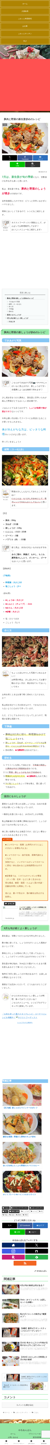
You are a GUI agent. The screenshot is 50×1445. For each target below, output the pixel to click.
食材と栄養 (15, 1211)
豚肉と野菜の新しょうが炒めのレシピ (20, 298)
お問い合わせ (13, 1437)
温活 (12, 1215)
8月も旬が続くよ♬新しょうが (17, 318)
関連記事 (12, 322)
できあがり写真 (14, 302)
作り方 (11, 306)
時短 (5, 1215)
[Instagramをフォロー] (13, 1251)
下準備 (11, 309)
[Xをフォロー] (36, 1245)
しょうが (26, 1211)
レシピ (35, 1211)
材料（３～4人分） (15, 304)
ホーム (13, 1434)
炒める (11, 311)
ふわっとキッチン (37, 1208)
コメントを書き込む (25, 1405)
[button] (32, 164)
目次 (22, 293)
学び (6, 1211)
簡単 (19, 1215)
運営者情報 (37, 1437)
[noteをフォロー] (36, 1251)
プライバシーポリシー (37, 1434)
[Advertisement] (25, 85)
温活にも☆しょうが (14, 315)
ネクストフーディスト (20, 1208)
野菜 (26, 1215)
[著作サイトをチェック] (13, 1245)
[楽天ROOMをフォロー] (13, 1257)
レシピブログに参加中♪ (25, 1022)
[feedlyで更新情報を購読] (36, 1257)
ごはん (7, 1208)
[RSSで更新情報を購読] (25, 1263)
